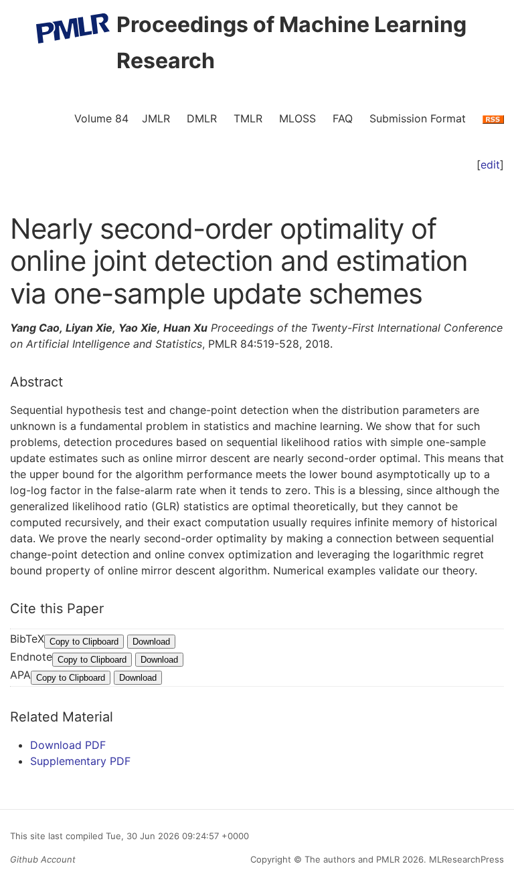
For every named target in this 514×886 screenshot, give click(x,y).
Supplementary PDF (80, 761)
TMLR (248, 118)
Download (151, 642)
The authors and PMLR (352, 859)
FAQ (343, 118)
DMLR (202, 118)
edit (490, 164)
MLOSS (297, 118)
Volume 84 (101, 118)
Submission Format (417, 118)
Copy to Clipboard (84, 642)
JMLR (156, 118)
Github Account (43, 859)
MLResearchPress (465, 859)
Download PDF (68, 745)
